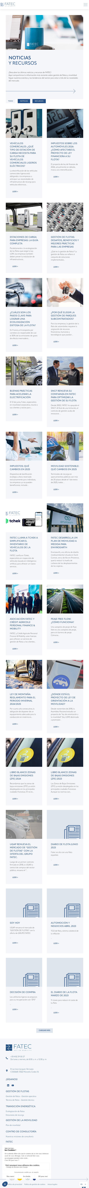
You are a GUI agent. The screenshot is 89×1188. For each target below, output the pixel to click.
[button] (44, 1030)
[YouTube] (12, 1085)
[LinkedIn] (8, 1085)
